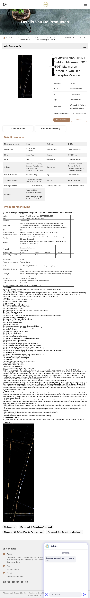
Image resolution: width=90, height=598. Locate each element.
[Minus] (84, 546)
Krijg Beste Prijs (61, 119)
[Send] (84, 594)
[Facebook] (13, 582)
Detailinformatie (18, 129)
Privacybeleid (7, 593)
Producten (14, 38)
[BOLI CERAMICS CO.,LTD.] (46, 4)
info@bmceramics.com (15, 576)
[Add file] (46, 594)
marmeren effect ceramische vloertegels (64, 532)
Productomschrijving (50, 129)
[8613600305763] (22, 582)
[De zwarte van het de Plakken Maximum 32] (25, 75)
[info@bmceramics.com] (26, 582)
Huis (7, 38)
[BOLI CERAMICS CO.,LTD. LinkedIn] (17, 582)
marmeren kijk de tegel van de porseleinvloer (23, 532)
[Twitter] (8, 582)
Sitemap (16, 593)
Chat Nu (79, 120)
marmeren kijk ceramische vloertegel (36, 527)
